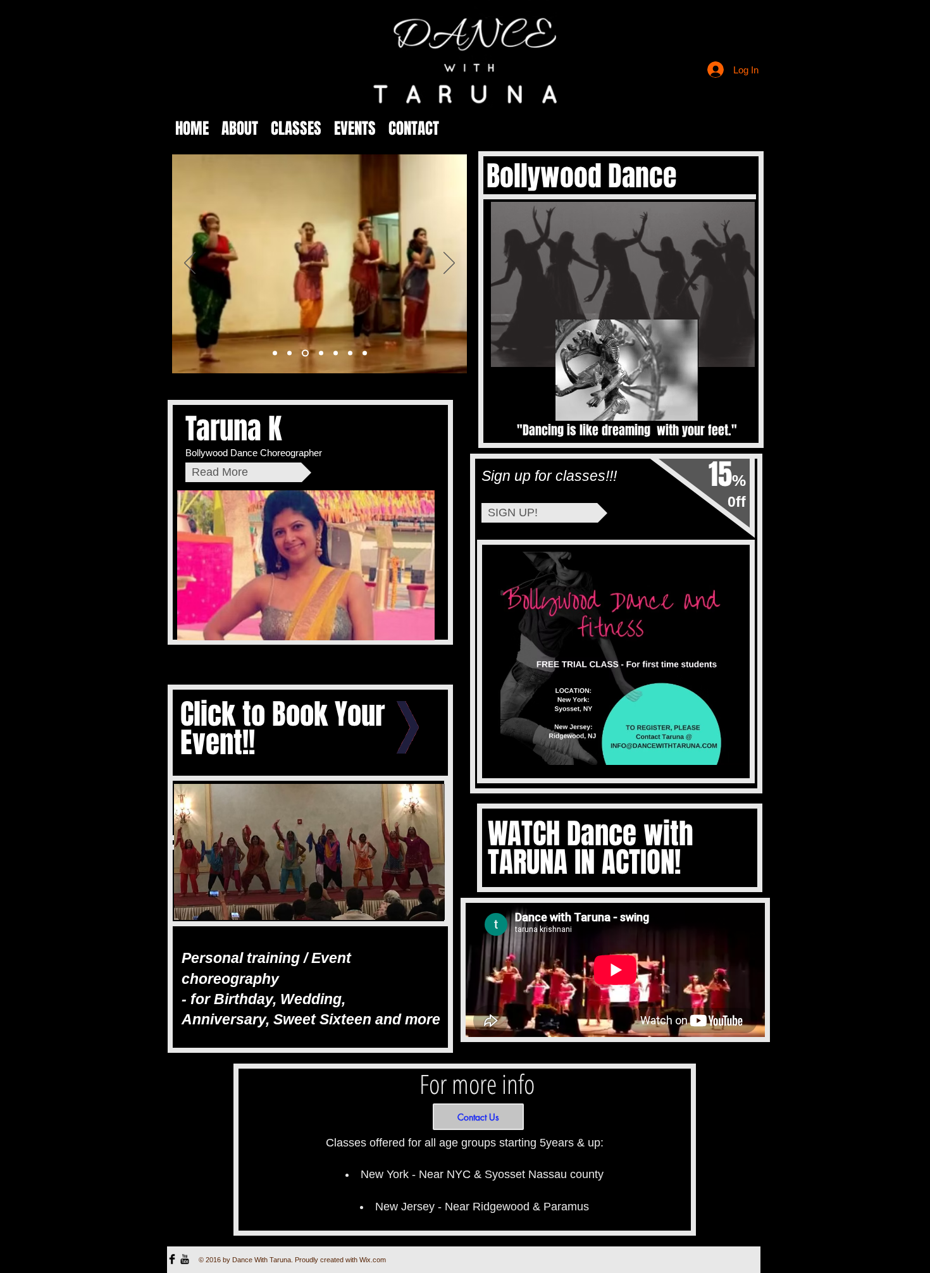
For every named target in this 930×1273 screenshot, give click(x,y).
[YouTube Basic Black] (185, 1259)
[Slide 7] (365, 353)
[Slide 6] (350, 353)
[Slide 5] (335, 353)
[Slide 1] (275, 353)
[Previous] (189, 264)
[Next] (449, 264)
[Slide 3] (304, 353)
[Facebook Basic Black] (172, 1259)
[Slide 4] (319, 353)
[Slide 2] (289, 353)
